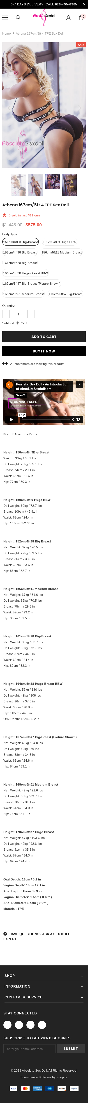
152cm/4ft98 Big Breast (20, 252)
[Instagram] (30, 1025)
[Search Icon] (18, 17)
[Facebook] (7, 1025)
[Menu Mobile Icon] (5, 17)
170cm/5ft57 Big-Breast (65, 294)
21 (12, 364)
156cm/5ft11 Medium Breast (62, 252)
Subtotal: (8, 323)
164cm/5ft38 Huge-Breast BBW (25, 273)
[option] (44, 105)
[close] (84, 4)
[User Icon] (68, 17)
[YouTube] (42, 1025)
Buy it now (44, 351)
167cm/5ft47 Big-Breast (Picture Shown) (31, 283)
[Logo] (44, 17)
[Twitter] (19, 1025)
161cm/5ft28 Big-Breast (20, 263)
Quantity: (8, 305)
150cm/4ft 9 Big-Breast (20, 242)
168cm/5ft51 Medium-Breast (23, 294)
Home (6, 33)
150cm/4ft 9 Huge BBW (59, 242)
